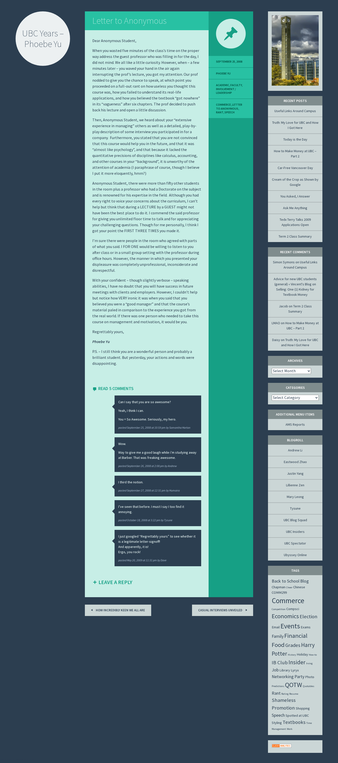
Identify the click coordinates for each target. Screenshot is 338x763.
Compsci (292, 609)
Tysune (168, 520)
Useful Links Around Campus (295, 111)
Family (278, 636)
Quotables (308, 686)
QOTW (293, 685)
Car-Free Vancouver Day (295, 168)
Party (299, 676)
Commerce (223, 104)
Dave (164, 560)
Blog (304, 581)
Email (276, 627)
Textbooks (294, 722)
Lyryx (295, 670)
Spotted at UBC (297, 715)
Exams (306, 627)
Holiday (302, 654)
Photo (309, 677)
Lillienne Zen (295, 485)
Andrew (172, 466)
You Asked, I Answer (295, 196)
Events (290, 625)
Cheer (289, 587)
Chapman (278, 587)
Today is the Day (295, 139)
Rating (285, 693)
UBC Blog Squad (295, 520)
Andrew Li (295, 450)
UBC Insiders (295, 531)
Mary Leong (295, 496)
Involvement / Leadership (226, 91)
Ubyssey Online (295, 555)
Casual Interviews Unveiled (220, 610)
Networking (283, 676)
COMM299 (279, 592)
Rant (219, 112)
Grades (292, 645)
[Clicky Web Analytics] (281, 746)
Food (278, 645)
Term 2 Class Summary (295, 236)
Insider (297, 662)
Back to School (285, 581)
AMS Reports (295, 424)
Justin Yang (295, 473)
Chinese (299, 587)
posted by (154, 427)
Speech (229, 112)
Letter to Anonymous (129, 20)
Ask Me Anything (295, 208)
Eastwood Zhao (295, 462)
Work (289, 729)
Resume (293, 693)
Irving (309, 663)
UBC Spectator (295, 543)
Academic (222, 85)
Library (284, 670)
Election (308, 616)
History (292, 654)
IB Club (280, 662)
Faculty (236, 85)
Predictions (278, 686)
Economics (285, 616)
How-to (313, 654)
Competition (279, 609)
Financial (295, 636)
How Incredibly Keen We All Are (120, 610)
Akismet (30, 759)
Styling (277, 722)
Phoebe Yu (223, 73)
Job (275, 670)
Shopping (303, 708)
